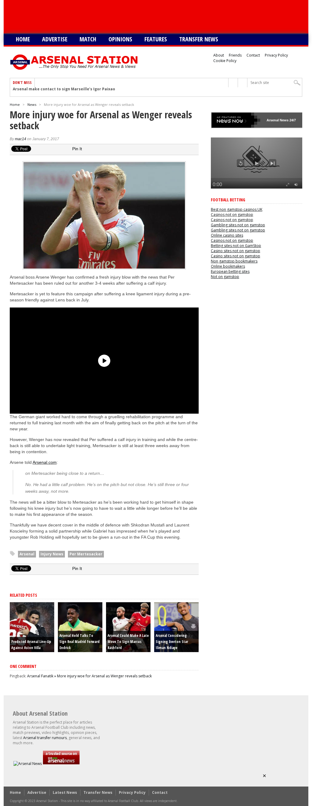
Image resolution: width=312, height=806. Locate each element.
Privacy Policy (276, 55)
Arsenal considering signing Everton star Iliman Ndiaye (172, 641)
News (31, 104)
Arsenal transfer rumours (45, 737)
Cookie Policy (224, 60)
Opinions (120, 39)
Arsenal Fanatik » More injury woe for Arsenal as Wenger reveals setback (89, 676)
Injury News (52, 554)
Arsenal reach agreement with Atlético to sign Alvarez (66, 92)
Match (88, 39)
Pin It (77, 148)
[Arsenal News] (27, 763)
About (218, 55)
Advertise (54, 39)
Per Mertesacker (85, 554)
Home (23, 39)
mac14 (20, 139)
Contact (253, 55)
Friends (235, 55)
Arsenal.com (45, 462)
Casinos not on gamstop (232, 214)
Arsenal (27, 554)
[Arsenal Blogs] (61, 763)
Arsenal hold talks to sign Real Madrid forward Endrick (79, 641)
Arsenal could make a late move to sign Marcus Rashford (128, 641)
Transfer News (198, 39)
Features (155, 39)
